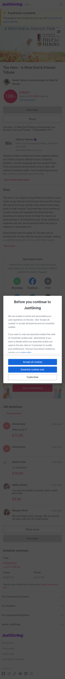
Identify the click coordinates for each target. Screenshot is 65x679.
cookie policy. (25, 352)
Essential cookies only (32, 369)
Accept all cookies (32, 362)
